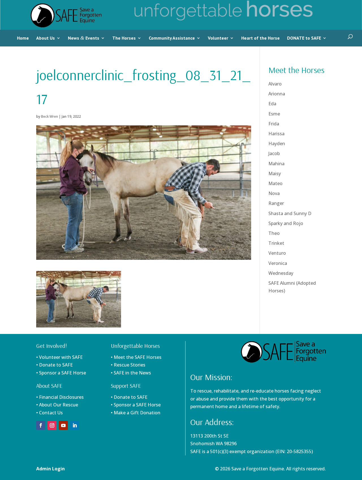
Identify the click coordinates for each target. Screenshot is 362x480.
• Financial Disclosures (60, 397)
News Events (83, 38)
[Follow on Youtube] (63, 425)
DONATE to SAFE (304, 38)
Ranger (276, 203)
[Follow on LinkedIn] (74, 425)
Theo (274, 233)
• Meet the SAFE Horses (136, 357)
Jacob (274, 153)
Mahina (276, 163)
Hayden (276, 143)
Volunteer (218, 38)
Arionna (276, 94)
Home (23, 38)
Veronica (277, 263)
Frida (273, 124)
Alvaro (275, 84)
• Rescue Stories (128, 365)
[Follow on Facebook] (40, 425)
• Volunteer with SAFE (59, 357)
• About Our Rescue (57, 405)
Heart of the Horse (260, 38)
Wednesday (280, 273)
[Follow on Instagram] (52, 425)
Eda (272, 103)
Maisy (274, 173)
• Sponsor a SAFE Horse (136, 405)
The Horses (124, 38)
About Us (45, 38)
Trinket (276, 243)
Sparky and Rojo (285, 223)
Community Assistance (172, 38)
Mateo (275, 183)
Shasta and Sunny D (289, 213)
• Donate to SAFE (54, 365)
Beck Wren (49, 116)
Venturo (277, 253)
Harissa (276, 133)
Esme (274, 114)
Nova (274, 193)
